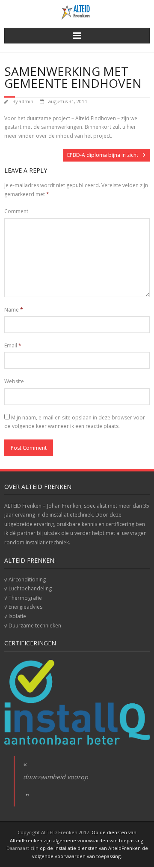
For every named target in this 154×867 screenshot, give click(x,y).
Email (12, 345)
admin (26, 101)
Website (14, 381)
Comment (16, 211)
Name (13, 309)
